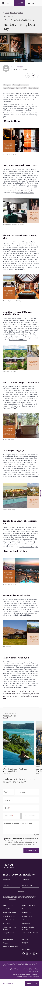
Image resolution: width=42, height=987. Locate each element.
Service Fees (7, 909)
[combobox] (8, 792)
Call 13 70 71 (10, 983)
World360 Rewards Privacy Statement (27, 977)
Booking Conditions (12, 969)
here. (5, 698)
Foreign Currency (9, 933)
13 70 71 (29, 3)
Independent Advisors (10, 947)
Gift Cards (6, 923)
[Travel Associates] (19, 3)
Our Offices (26, 912)
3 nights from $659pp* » (25, 193)
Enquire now (32, 983)
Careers (5, 943)
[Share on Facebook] (27, 75)
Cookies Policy (33, 971)
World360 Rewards (9, 912)
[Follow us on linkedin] (34, 954)
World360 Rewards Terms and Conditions (25, 974)
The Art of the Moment (30, 933)
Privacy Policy (12, 899)
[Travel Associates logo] (9, 868)
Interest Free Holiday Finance (10, 928)
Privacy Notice (24, 969)
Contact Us (26, 923)
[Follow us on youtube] (37, 954)
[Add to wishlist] (37, 75)
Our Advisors (26, 909)
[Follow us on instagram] (27, 954)
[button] (31, 850)
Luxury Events (27, 916)
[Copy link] (33, 75)
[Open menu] (3, 3)
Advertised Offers (9, 916)
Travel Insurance (8, 920)
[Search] (8, 3)
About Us (25, 920)
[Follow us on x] (30, 954)
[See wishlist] (33, 3)
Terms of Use (28, 896)
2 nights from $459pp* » (24, 615)
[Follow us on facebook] (23, 954)
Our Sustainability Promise (28, 928)
